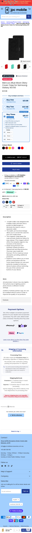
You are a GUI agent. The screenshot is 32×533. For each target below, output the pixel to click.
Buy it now (16, 170)
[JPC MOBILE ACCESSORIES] (16, 10)
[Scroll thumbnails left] (2, 66)
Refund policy (25, 526)
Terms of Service (14, 526)
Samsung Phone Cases (13, 22)
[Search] (28, 17)
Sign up (25, 491)
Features (5, 300)
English (15, 499)
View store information (9, 180)
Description (7, 217)
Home (3, 22)
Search (5, 526)
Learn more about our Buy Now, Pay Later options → (16, 340)
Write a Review (18, 415)
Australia (15, 504)
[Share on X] (7, 202)
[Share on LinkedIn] (10, 202)
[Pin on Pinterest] (13, 202)
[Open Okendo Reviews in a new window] (8, 406)
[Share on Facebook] (3, 202)
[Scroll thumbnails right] (29, 66)
